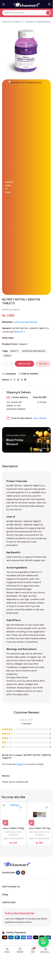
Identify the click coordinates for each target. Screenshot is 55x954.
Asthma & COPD (13, 832)
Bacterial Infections (39, 832)
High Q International (13, 838)
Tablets (7, 355)
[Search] (48, 13)
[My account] (49, 4)
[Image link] (16, 864)
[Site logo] (26, 4)
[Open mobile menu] (3, 4)
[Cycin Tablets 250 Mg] (39, 815)
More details (39, 418)
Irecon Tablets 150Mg (13, 828)
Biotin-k (21, 331)
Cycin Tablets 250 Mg (39, 828)
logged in (21, 764)
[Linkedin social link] (21, 380)
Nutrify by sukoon (11, 309)
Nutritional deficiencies (26, 322)
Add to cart (24, 363)
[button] (5, 823)
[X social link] (14, 380)
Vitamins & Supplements (38, 21)
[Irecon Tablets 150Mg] (13, 815)
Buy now (43, 363)
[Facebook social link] (11, 380)
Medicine (13, 834)
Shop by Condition (12, 21)
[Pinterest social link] (18, 380)
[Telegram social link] (25, 380)
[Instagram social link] (23, 873)
